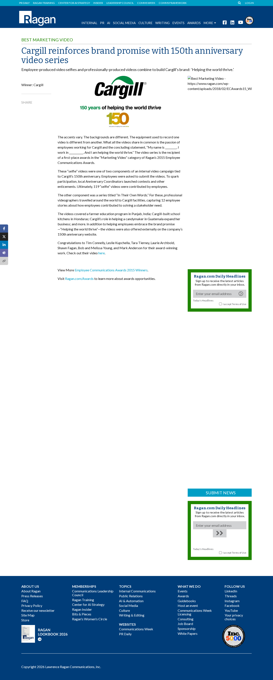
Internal (89, 23)
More (208, 23)
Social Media (124, 23)
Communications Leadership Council (92, 593)
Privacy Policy (31, 605)
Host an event (188, 605)
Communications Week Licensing (195, 612)
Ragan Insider (82, 609)
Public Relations (131, 596)
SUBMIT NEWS (221, 492)
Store (25, 620)
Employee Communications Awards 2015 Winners (111, 270)
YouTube (231, 610)
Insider (98, 3)
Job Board (185, 624)
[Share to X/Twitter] (4, 237)
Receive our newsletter (38, 610)
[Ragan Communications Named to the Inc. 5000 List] (249, 20)
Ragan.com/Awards (79, 278)
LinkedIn (231, 591)
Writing (162, 23)
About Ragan (31, 591)
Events (182, 591)
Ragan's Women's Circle (89, 619)
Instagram (232, 601)
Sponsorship (187, 628)
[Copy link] (4, 261)
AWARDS (194, 23)
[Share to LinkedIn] (4, 245)
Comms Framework (173, 3)
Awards (183, 596)
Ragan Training (44, 3)
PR (102, 23)
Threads (231, 596)
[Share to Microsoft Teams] (4, 253)
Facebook (232, 605)
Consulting (185, 619)
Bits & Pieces (81, 614)
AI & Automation (131, 601)
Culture (145, 23)
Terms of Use (239, 304)
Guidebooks (187, 601)
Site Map (28, 615)
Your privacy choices (234, 617)
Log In (249, 3)
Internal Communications (137, 591)
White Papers (187, 633)
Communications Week (136, 629)
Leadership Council (120, 3)
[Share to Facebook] (4, 228)
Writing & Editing (131, 615)
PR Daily (24, 3)
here (101, 253)
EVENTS (178, 23)
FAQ (24, 601)
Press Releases (32, 596)
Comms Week (146, 3)
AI (108, 23)
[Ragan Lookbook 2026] (44, 633)
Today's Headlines (203, 300)
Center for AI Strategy (74, 3)
